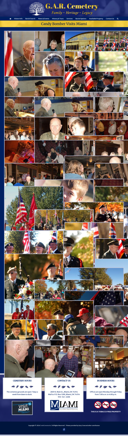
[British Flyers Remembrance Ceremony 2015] (64, 181)
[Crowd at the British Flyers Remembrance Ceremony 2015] (94, 269)
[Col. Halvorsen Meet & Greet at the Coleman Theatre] (64, 118)
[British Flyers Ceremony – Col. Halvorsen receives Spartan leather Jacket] (34, 321)
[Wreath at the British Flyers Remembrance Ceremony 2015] (34, 255)
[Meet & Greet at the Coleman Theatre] (94, 137)
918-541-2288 (64, 397)
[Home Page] (10, 19)
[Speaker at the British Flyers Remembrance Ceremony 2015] (64, 211)
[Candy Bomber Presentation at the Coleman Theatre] (94, 114)
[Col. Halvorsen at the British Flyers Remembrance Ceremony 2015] (34, 232)
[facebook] (64, 429)
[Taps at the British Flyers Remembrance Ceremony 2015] (64, 232)
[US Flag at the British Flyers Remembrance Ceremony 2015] (94, 292)
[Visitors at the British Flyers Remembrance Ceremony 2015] (64, 281)
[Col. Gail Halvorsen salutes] (94, 73)
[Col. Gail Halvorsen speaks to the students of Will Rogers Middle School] (64, 98)
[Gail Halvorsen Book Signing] (94, 337)
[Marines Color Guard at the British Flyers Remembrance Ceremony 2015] (34, 188)
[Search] (117, 19)
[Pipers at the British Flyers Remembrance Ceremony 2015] (94, 203)
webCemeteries (46, 425)
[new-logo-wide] (64, 3)
